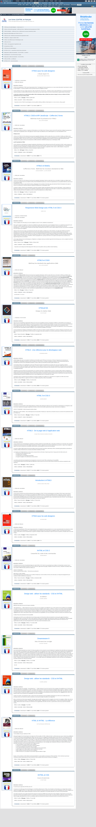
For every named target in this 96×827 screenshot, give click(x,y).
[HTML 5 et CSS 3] (7, 399)
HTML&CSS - (11, 37)
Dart (36, 4)
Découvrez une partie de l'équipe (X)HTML (85, 74)
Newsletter (41, 1)
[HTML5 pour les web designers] (7, 519)
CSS (33, 4)
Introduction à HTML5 (8, 46)
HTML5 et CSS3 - (16, 35)
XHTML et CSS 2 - (15, 50)
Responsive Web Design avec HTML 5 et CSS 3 (13, 33)
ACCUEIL (33, 6)
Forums (17, 1)
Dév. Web (19, 4)
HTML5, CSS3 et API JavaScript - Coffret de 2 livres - (22, 29)
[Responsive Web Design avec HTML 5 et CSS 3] (7, 210)
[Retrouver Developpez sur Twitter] (93, 6)
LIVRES (49, 6)
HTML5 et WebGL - (20, 31)
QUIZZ (59, 6)
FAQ (28, 1)
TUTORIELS (45, 6)
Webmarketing (73, 4)
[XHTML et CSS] (7, 776)
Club (59, 1)
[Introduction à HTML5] (7, 482)
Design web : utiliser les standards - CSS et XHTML (14, 56)
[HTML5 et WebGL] (7, 167)
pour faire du (83, 70)
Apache (27, 4)
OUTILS (53, 6)
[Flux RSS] (92, 6)
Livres (9, 14)
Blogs (31, 1)
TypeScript (60, 4)
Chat (35, 1)
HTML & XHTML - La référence (10, 58)
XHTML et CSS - (11, 61)
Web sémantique (67, 4)
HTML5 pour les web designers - (14, 27)
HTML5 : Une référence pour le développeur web (13, 39)
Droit (55, 1)
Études (51, 1)
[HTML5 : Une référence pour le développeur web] (7, 352)
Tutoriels (23, 1)
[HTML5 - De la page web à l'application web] (7, 433)
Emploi (46, 1)
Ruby (56, 4)
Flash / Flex (40, 4)
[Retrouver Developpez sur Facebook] (94, 6)
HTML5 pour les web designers (10, 48)
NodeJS (49, 4)
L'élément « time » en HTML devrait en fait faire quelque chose (87, 60)
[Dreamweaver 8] (7, 640)
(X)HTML (79, 4)
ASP (30, 4)
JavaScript (45, 4)
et (82, 66)
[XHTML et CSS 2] (7, 554)
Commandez (16, 105)
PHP (53, 4)
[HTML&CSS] (7, 310)
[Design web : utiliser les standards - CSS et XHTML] (7, 595)
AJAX (24, 4)
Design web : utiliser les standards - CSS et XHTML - (16, 52)
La (83, 67)
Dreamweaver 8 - (12, 54)
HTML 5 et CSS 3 (7, 42)
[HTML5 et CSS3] (7, 262)
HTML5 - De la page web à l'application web (12, 44)
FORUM (37, 6)
